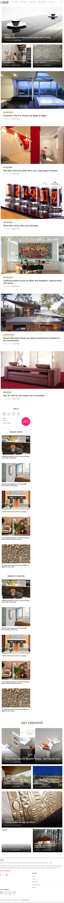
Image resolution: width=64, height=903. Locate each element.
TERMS (34, 887)
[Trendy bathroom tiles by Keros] (32, 809)
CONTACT (5, 420)
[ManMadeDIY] (1, 875)
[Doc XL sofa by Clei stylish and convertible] (32, 370)
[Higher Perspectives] (4, 875)
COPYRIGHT (35, 882)
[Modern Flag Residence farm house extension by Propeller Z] (16, 777)
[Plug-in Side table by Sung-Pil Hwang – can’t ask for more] (32, 746)
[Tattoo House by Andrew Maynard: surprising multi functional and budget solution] (47, 840)
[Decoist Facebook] (4, 414)
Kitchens (15, 2)
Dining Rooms (42, 2)
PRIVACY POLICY (7, 423)
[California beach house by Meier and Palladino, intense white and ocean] (32, 255)
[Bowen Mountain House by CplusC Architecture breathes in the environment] (32, 313)
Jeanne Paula (17, 40)
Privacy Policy (26, 900)
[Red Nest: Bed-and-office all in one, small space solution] (32, 145)
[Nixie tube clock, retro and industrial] (32, 200)
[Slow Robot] (9, 875)
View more (51, 2)
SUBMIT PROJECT (26, 421)
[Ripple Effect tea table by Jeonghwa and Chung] (32, 25)
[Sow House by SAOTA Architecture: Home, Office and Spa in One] (16, 840)
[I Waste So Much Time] (7, 875)
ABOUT (4, 418)
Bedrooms (23, 2)
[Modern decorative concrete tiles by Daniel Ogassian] (47, 56)
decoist (5, 2)
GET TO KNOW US (5, 870)
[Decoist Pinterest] (9, 414)
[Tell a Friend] (13, 414)
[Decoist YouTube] (18, 414)
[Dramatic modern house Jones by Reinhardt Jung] (16, 56)
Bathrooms (32, 2)
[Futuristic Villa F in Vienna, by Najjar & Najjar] (32, 90)
